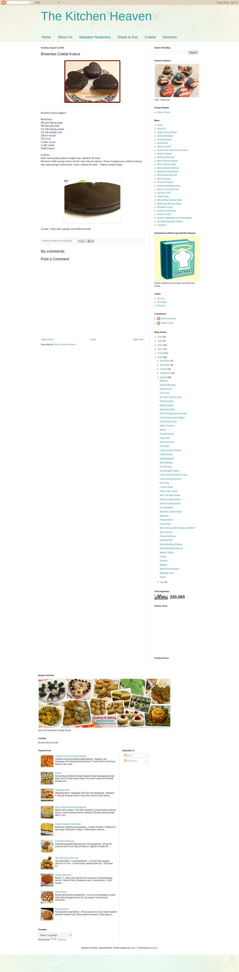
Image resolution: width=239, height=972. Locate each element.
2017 (160, 349)
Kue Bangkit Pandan (169, 471)
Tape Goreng (166, 532)
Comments (131, 761)
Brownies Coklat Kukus (171, 511)
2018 (160, 345)
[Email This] (79, 241)
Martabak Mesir (62, 790)
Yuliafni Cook (167, 323)
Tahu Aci (164, 560)
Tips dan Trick (163, 193)
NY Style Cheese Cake (171, 397)
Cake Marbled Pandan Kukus (174, 475)
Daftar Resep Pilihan (167, 132)
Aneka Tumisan (164, 153)
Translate (61, 939)
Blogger (153, 948)
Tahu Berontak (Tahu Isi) (171, 548)
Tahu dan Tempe (165, 182)
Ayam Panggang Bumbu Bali (173, 413)
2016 (160, 353)
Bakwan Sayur (167, 552)
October (164, 369)
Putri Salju (165, 446)
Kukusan (161, 305)
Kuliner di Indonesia (166, 210)
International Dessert (167, 175)
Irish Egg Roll (166, 540)
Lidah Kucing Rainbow (170, 450)
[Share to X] (86, 241)
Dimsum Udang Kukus (170, 499)
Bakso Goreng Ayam (169, 569)
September (165, 373)
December (165, 361)
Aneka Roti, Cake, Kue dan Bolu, (172, 150)
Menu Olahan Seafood (168, 168)
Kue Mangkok (166, 507)
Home (46, 37)
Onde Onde (165, 524)
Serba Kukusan (164, 139)
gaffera (134, 948)
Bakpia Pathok (167, 405)
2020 (160, 337)
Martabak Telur (167, 573)
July (162, 582)
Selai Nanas (61, 892)
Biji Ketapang (166, 462)
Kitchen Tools (163, 112)
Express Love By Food (167, 189)
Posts (129, 755)
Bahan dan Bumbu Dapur (169, 203)
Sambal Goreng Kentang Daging (70, 756)
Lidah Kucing (166, 454)
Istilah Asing (162, 196)
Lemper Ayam (166, 487)
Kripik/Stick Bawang (64, 841)
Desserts (170, 37)
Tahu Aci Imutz (166, 401)
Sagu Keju (165, 438)
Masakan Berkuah (165, 157)
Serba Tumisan (167, 425)
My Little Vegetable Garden (170, 221)
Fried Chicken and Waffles (172, 417)
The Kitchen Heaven (96, 16)
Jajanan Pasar (164, 146)
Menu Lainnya (164, 178)
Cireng (163, 556)
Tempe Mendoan (168, 536)
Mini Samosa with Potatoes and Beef (177, 528)
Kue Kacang (165, 466)
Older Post (138, 339)
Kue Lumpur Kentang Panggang (70, 807)
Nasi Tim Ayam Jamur (170, 495)
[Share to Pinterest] (92, 241)
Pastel (163, 577)
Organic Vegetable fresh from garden (174, 218)
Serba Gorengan (165, 136)
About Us (65, 37)
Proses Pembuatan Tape (169, 186)
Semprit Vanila (167, 434)
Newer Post (47, 339)
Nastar (163, 430)
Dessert (160, 298)
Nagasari (164, 515)
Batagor (163, 565)
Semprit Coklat (167, 442)
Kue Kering (162, 143)
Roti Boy (164, 381)
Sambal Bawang (167, 385)
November (165, 365)
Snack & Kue (128, 37)
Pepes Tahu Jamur (169, 491)
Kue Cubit (164, 393)
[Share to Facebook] (89, 241)
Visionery (161, 225)
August (163, 377)
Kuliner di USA (164, 214)
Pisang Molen (166, 520)
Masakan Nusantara (95, 37)
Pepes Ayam (166, 389)
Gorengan (162, 302)
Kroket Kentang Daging (171, 544)
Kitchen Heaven (168, 318)
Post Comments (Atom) (65, 344)
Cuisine (150, 37)
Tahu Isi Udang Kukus (170, 503)
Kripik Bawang (167, 458)
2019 (160, 341)
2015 (160, 357)
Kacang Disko (61, 909)
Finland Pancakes (168, 421)
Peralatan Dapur (165, 207)
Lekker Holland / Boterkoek (68, 824)
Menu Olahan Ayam (166, 164)
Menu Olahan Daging (167, 161)
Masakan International (167, 171)
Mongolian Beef (167, 409)
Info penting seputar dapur (169, 200)
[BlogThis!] (82, 241)
